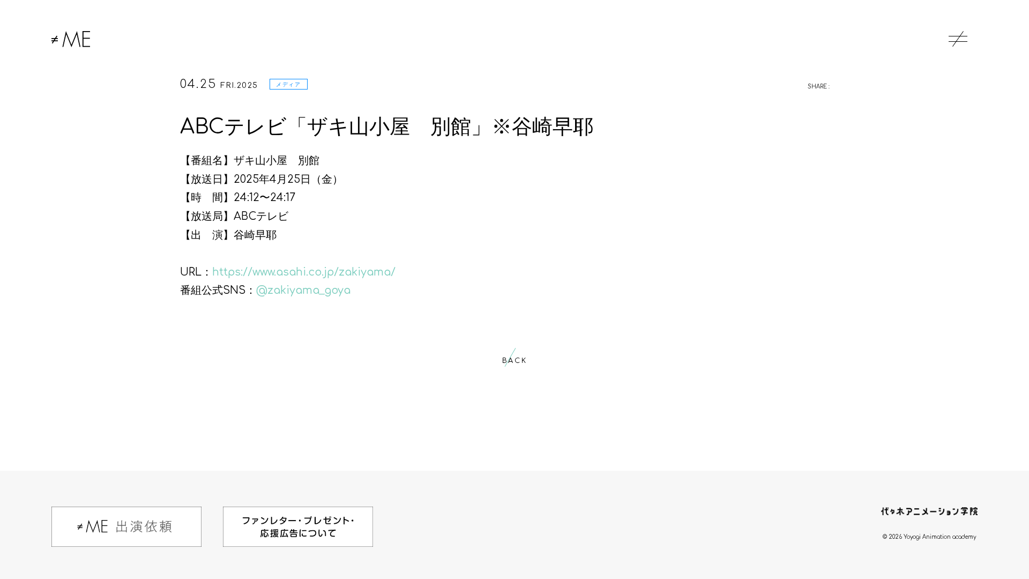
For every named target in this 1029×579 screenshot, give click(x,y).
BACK (514, 361)
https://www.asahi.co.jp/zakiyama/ (304, 272)
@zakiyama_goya (303, 290)
